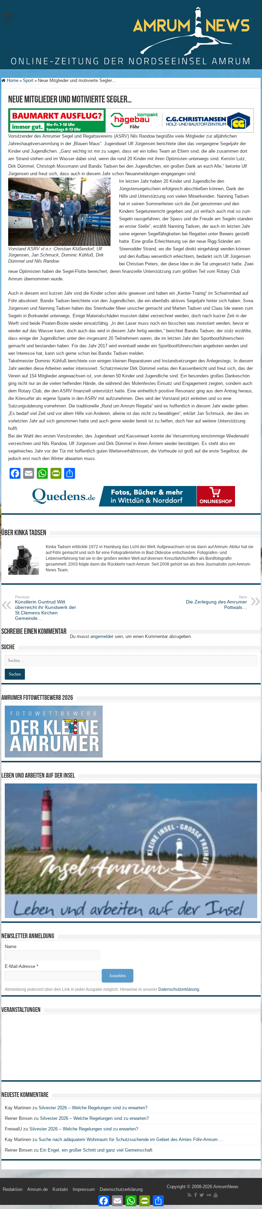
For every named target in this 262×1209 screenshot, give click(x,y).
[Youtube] (215, 1195)
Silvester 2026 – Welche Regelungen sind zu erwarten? (94, 1107)
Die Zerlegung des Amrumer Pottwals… (216, 602)
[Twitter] (202, 1195)
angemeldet (101, 636)
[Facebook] (195, 1195)
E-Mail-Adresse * (21, 966)
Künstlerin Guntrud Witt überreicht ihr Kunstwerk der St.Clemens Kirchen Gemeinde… (45, 608)
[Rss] (189, 1195)
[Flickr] (209, 1195)
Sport (28, 80)
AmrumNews (225, 1186)
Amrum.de (37, 1189)
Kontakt (60, 1189)
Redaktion (13, 1189)
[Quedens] (131, 495)
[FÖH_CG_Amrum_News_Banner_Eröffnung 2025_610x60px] (131, 120)
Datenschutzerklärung (178, 989)
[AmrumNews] (131, 35)
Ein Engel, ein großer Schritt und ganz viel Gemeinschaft (96, 1150)
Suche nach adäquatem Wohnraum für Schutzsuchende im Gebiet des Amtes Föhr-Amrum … (131, 1139)
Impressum (84, 1189)
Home (11, 80)
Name (10, 946)
